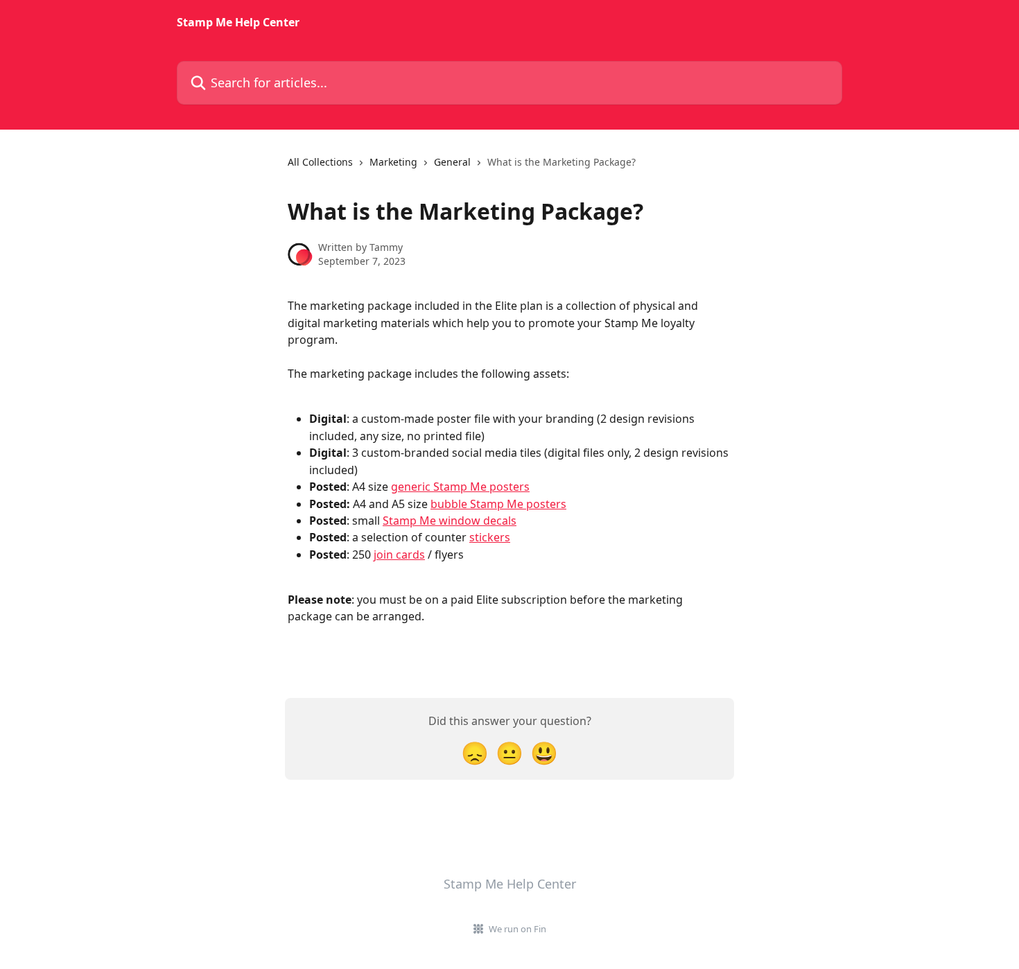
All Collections (320, 161)
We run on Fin (517, 929)
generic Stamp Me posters (460, 486)
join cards (399, 554)
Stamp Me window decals (449, 520)
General (452, 161)
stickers (489, 537)
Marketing (393, 161)
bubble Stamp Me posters (498, 504)
